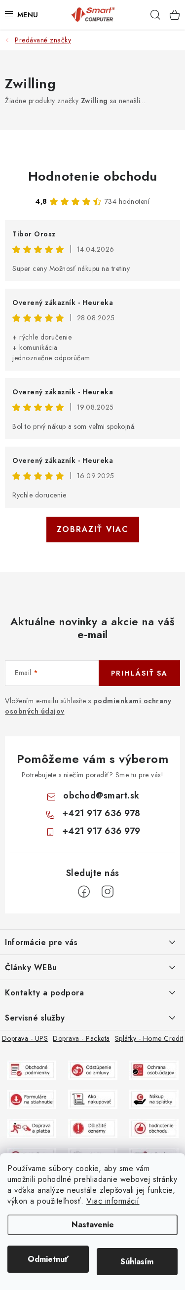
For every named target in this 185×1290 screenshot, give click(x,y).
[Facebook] (84, 892)
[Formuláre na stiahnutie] (31, 1098)
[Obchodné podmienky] (31, 1069)
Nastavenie (93, 1224)
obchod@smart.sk (101, 795)
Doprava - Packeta (81, 1038)
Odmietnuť (48, 1259)
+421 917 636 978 (101, 813)
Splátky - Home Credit (149, 1038)
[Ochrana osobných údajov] (154, 1069)
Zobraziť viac (93, 529)
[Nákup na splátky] (154, 1098)
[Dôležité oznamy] (92, 1128)
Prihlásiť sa (139, 673)
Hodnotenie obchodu (92, 176)
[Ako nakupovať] (92, 1098)
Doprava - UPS (25, 1038)
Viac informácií (113, 1201)
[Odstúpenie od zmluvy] (92, 1069)
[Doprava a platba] (31, 1128)
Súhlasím (136, 1261)
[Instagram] (107, 892)
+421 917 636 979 (101, 831)
